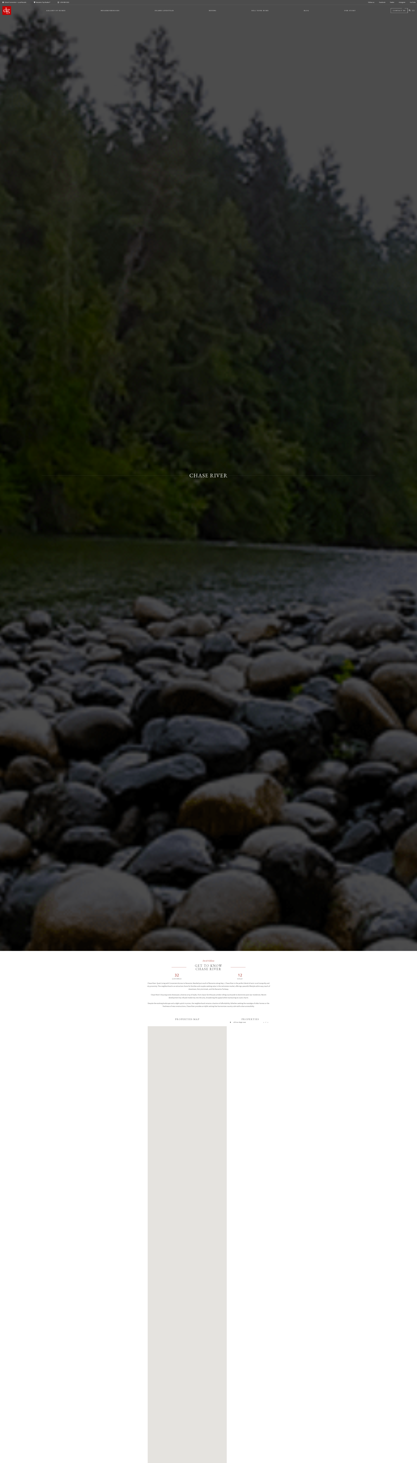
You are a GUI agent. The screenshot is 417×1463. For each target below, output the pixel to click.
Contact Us (399, 11)
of (265, 1022)
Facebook (382, 2)
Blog (306, 11)
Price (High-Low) (240, 1022)
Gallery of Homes (56, 11)
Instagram (402, 2)
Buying (212, 11)
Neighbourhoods (110, 11)
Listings (177, 979)
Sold (240, 979)
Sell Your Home (260, 11)
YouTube (413, 2)
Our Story (350, 11)
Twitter (392, 2)
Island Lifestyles (164, 11)
